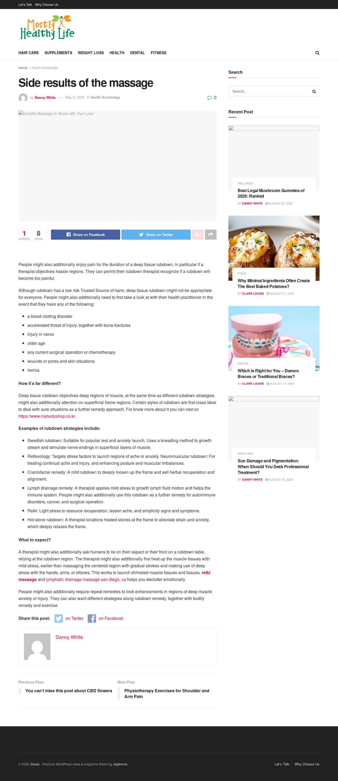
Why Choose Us (46, 4)
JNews (35, 764)
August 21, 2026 (281, 293)
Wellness (245, 183)
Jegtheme (120, 764)
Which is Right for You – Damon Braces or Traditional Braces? (268, 373)
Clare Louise (253, 293)
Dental (137, 52)
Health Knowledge (44, 67)
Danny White (45, 97)
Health (117, 52)
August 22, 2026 (280, 203)
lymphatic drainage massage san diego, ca (86, 579)
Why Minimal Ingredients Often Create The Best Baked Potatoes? (274, 283)
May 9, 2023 (74, 97)
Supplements (58, 52)
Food (242, 273)
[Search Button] (314, 91)
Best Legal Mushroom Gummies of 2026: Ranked (271, 193)
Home (22, 67)
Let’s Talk (25, 4)
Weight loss (91, 52)
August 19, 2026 (281, 383)
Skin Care (245, 453)
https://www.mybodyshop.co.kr (46, 416)
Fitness (158, 52)
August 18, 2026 (280, 479)
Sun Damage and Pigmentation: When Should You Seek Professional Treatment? (273, 466)
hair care (28, 52)
